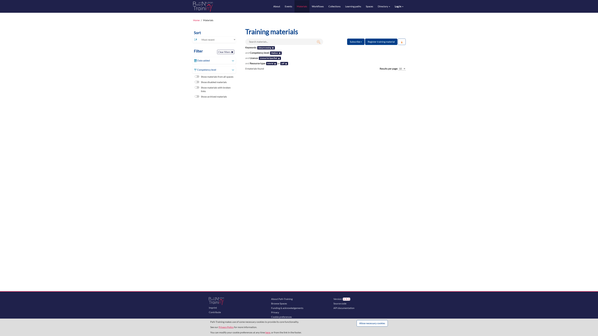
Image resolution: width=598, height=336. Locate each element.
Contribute (215, 312)
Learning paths (353, 6)
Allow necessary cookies (372, 323)
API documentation (343, 307)
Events (288, 6)
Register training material (381, 41)
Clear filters (224, 51)
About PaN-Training (282, 298)
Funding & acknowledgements (287, 307)
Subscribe (355, 41)
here (267, 332)
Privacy (275, 312)
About (276, 6)
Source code (339, 303)
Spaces (369, 6)
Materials (302, 6)
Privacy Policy (226, 327)
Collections (334, 6)
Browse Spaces (279, 303)
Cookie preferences (281, 316)
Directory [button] (383, 6)
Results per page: (389, 68)
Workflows (318, 6)
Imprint (213, 307)
